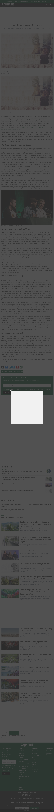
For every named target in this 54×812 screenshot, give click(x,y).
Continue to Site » (40, 390)
